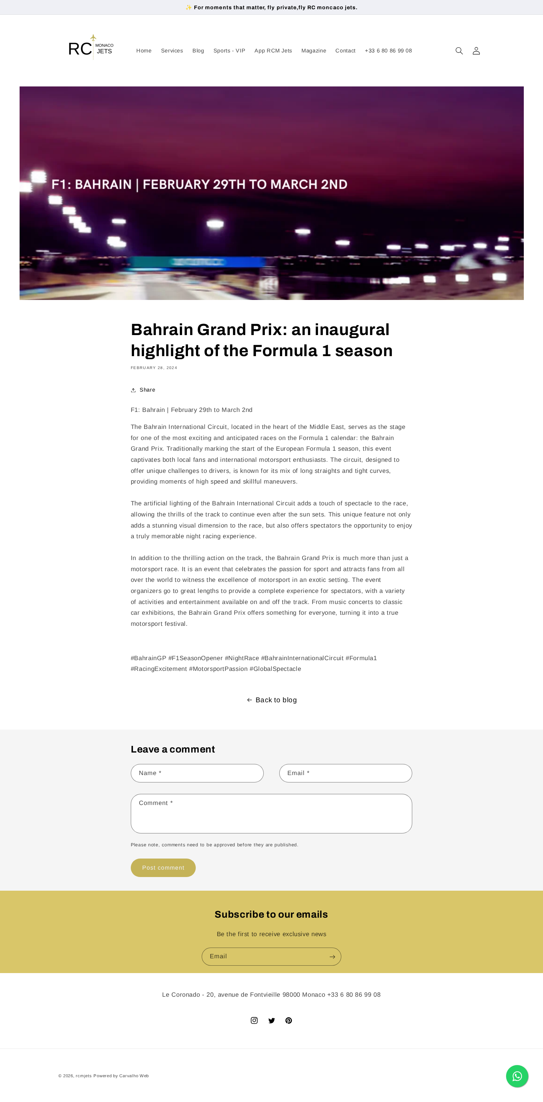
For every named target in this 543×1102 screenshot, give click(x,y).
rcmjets (84, 1076)
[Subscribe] (332, 957)
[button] (459, 50)
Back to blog (276, 700)
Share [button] (147, 390)
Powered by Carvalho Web (121, 1076)
